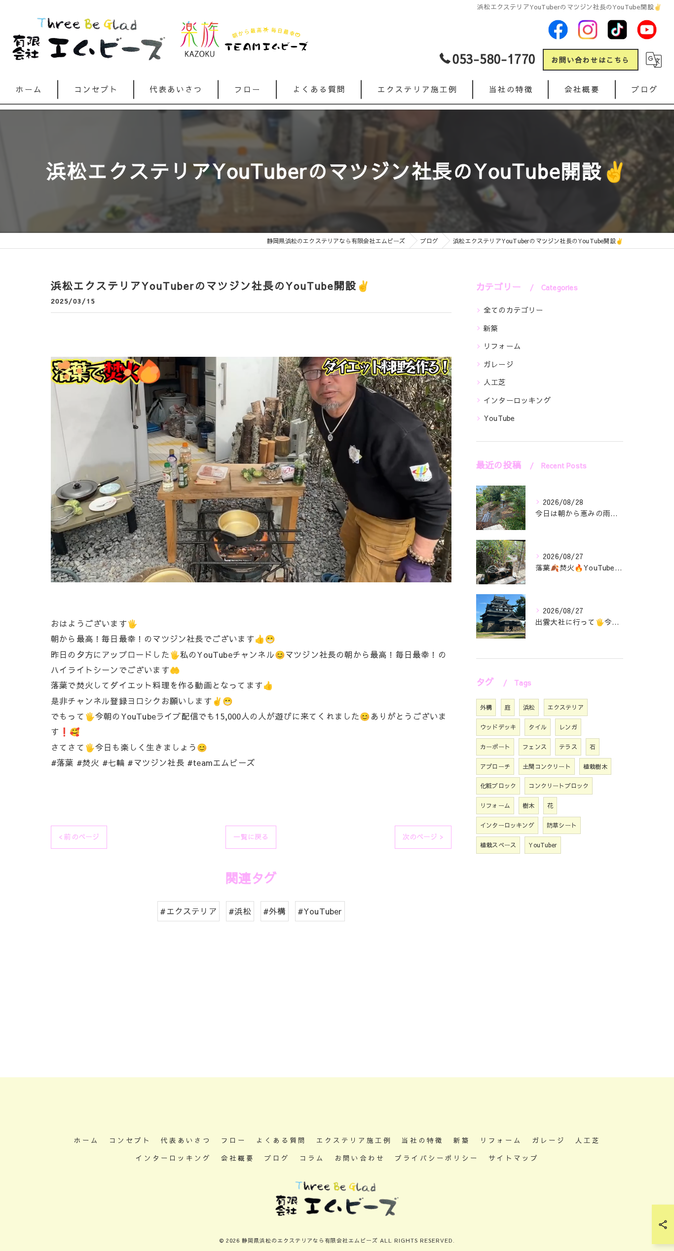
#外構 (274, 911)
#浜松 (240, 911)
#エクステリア (188, 911)
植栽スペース (498, 845)
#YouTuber (320, 911)
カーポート (495, 747)
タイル (537, 727)
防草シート (562, 825)
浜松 (529, 707)
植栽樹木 (595, 766)
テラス (568, 747)
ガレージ (499, 364)
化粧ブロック (498, 786)
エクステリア (566, 707)
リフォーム (502, 346)
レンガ (568, 727)
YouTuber (542, 845)
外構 (486, 707)
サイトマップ (513, 1158)
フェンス (535, 747)
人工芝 (495, 382)
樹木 (528, 805)
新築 (491, 328)
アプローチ (495, 766)
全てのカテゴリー (514, 310)
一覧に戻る (250, 836)
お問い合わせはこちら (590, 60)
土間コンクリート (547, 766)
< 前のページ (79, 836)
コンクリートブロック (558, 786)
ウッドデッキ (498, 727)
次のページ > (423, 836)
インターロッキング (517, 400)
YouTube (499, 418)
